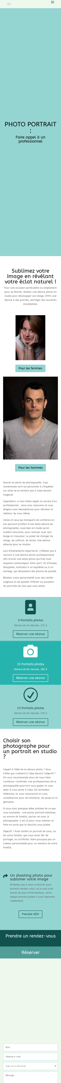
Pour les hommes (30, 467)
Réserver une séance (30, 634)
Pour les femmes (30, 368)
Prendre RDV (30, 914)
